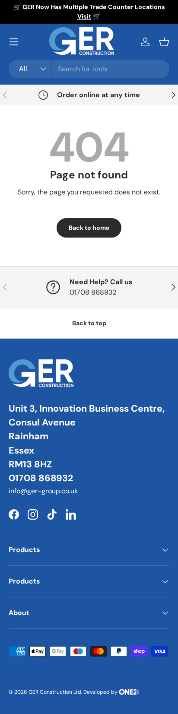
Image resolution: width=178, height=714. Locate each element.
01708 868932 (41, 478)
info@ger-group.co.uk (43, 490)
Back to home (89, 228)
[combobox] (89, 69)
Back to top (89, 323)
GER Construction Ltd (55, 692)
